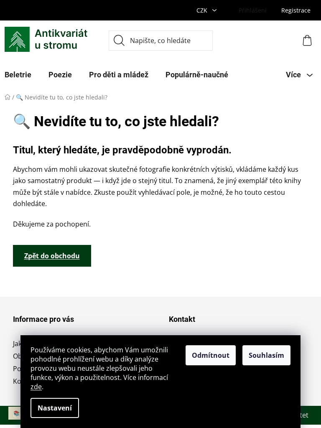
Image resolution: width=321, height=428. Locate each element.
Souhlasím (266, 355)
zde (36, 386)
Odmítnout (210, 355)
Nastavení (55, 408)
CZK (202, 10)
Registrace (296, 10)
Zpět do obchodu (52, 255)
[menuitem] (60, 75)
